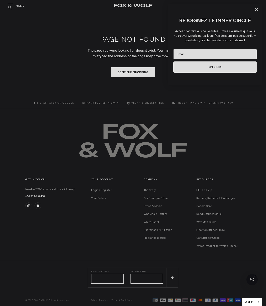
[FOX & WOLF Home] (133, 143)
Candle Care (204, 206)
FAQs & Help (204, 190)
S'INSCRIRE (215, 67)
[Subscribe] (172, 277)
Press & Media (153, 206)
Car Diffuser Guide (208, 237)
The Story (150, 190)
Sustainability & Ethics (158, 229)
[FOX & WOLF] (133, 6)
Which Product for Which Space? (217, 245)
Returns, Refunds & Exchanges (215, 198)
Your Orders (98, 198)
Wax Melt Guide (206, 222)
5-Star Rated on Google (55, 103)
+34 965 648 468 (35, 196)
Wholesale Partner (155, 213)
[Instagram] (28, 205)
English (249, 301)
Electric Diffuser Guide (210, 229)
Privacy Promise (99, 300)
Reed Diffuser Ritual (209, 213)
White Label (151, 222)
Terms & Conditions (122, 300)
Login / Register (101, 190)
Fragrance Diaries (155, 237)
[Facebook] (37, 205)
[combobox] (252, 302)
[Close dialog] (256, 9)
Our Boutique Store (156, 198)
